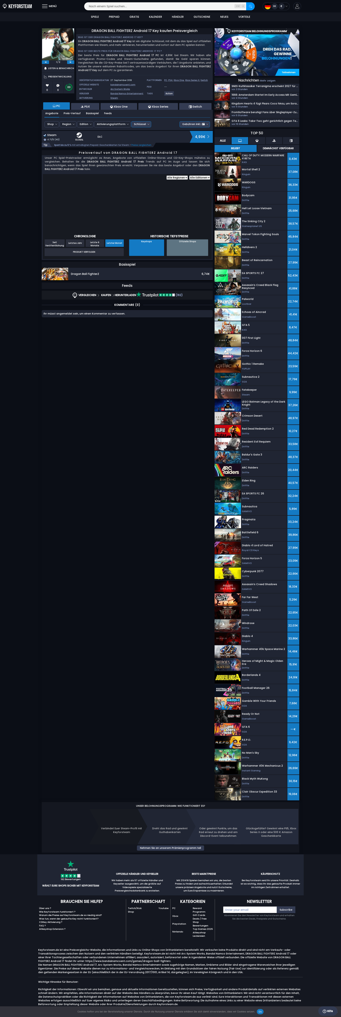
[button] (297, 6)
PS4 (170, 80)
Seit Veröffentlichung (54, 244)
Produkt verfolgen (84, 251)
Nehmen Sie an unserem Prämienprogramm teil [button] (170, 848)
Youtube (164, 908)
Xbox (175, 916)
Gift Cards (199, 915)
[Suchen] (250, 6)
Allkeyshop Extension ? (52, 929)
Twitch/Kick (135, 908)
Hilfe (329, 1011)
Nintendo (177, 931)
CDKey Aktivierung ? (50, 922)
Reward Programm (199, 910)
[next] (70, 62)
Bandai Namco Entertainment (126, 93)
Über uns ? (45, 908)
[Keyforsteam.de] (17, 6)
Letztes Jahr (75, 243)
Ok (260, 1011)
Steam (114, 97)
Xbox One (179, 80)
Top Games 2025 (203, 929)
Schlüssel (140, 124)
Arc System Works (120, 89)
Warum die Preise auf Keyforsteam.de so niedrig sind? (70, 915)
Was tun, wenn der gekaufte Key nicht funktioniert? (69, 918)
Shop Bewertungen (200, 923)
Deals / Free (200, 918)
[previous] (45, 62)
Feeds (108, 113)
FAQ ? (42, 925)
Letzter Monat (114, 243)
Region (66, 124)
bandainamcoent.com (122, 84)
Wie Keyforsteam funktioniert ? (57, 911)
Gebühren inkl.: (191, 124)
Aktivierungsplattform (111, 124)
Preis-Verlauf (72, 113)
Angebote (51, 113)
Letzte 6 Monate (94, 244)
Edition (84, 124)
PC (174, 908)
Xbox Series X (192, 80)
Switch (204, 80)
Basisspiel (92, 113)
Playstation (179, 924)
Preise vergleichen (141, 145)
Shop (50, 124)
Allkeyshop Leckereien (199, 934)
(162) (179, 295)
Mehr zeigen (267, 80)
